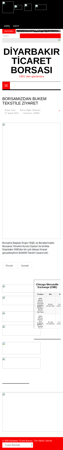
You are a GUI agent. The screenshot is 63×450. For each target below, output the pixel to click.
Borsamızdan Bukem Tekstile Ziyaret (24, 100)
